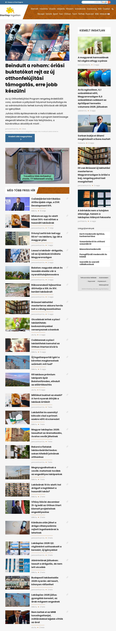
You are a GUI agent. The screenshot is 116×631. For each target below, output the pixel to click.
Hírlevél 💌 (105, 14)
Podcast (90, 14)
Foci (61, 14)
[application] (37, 166)
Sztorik (49, 14)
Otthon (67, 14)
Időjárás (61, 8)
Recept (41, 14)
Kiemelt (34, 8)
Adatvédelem (103, 278)
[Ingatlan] (11, 12)
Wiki (97, 14)
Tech (74, 14)
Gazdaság (92, 8)
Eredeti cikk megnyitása (20, 136)
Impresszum (102, 281)
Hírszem (70, 8)
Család (106, 8)
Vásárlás (43, 8)
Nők (100, 8)
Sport (55, 14)
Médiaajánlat (103, 285)
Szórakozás (80, 8)
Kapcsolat (91, 281)
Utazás (52, 8)
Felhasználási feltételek (88, 278)
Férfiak (81, 14)
